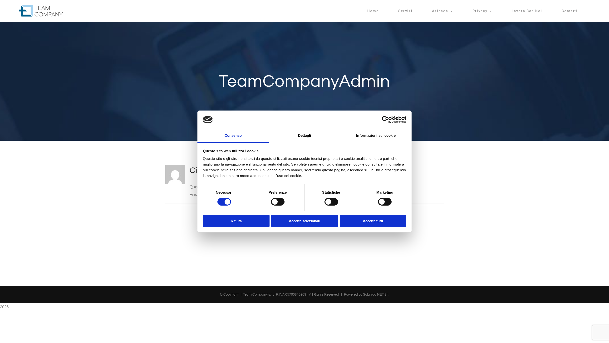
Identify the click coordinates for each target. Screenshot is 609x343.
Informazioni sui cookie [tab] (375, 135)
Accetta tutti (373, 221)
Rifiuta (236, 221)
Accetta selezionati (304, 221)
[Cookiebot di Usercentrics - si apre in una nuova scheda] (385, 119)
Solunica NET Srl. (376, 294)
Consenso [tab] (233, 135)
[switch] (278, 202)
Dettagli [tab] (304, 135)
